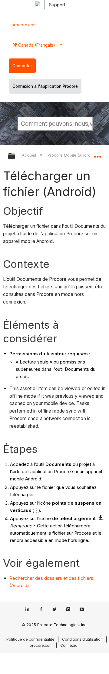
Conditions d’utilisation (82, 639)
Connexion (70, 645)
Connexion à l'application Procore (45, 86)
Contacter (22, 65)
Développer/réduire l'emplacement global (97, 154)
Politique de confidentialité (30, 639)
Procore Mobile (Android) (72, 155)
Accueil (29, 155)
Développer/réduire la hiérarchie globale (15, 156)
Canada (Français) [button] (36, 45)
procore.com (24, 24)
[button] (87, 123)
